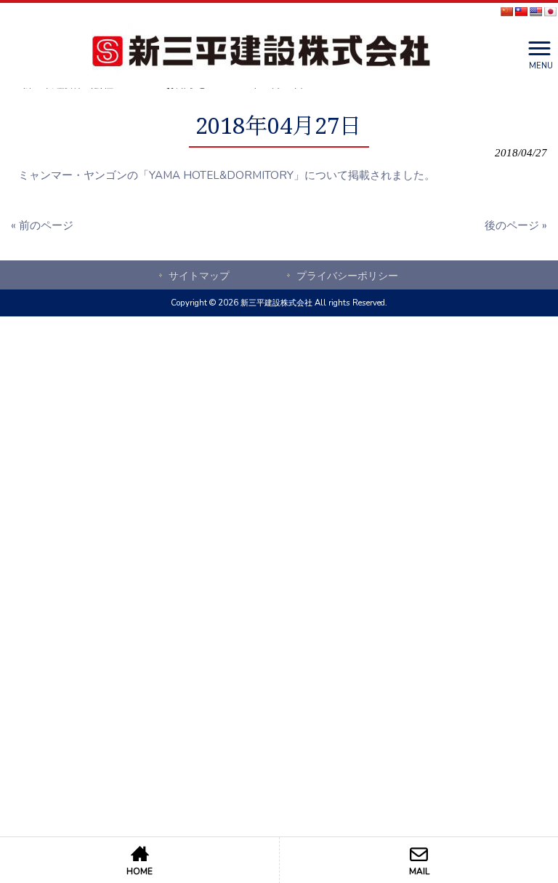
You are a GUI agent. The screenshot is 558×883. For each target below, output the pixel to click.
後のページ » (516, 225)
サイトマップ (199, 276)
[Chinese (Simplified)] (506, 11)
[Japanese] (550, 11)
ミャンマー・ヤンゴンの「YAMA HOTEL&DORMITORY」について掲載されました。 (226, 175)
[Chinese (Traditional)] (520, 11)
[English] (535, 11)
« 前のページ (42, 225)
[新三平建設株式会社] (261, 53)
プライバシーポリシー (347, 276)
